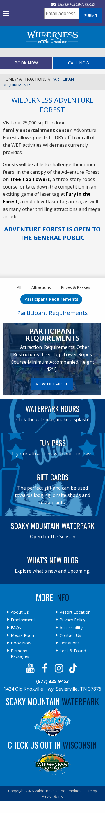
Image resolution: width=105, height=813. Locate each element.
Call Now (78, 63)
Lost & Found (73, 650)
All (19, 287)
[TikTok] (73, 668)
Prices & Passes (75, 287)
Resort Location (75, 612)
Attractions (33, 79)
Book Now (26, 63)
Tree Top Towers (30, 179)
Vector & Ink (52, 796)
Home (8, 79)
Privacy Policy (72, 619)
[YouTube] (31, 668)
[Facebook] (45, 668)
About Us (20, 612)
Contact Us (70, 635)
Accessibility (71, 627)
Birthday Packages (20, 653)
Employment (23, 619)
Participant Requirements (51, 299)
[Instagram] (59, 668)
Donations (70, 643)
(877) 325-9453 (52, 681)
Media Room (23, 635)
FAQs (16, 627)
